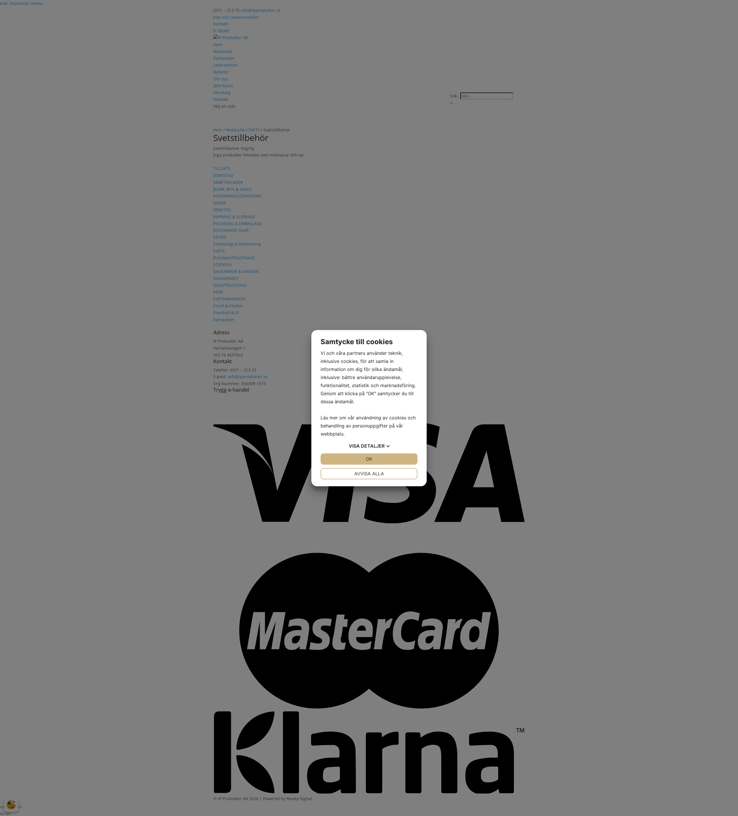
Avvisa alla (369, 473)
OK (369, 459)
